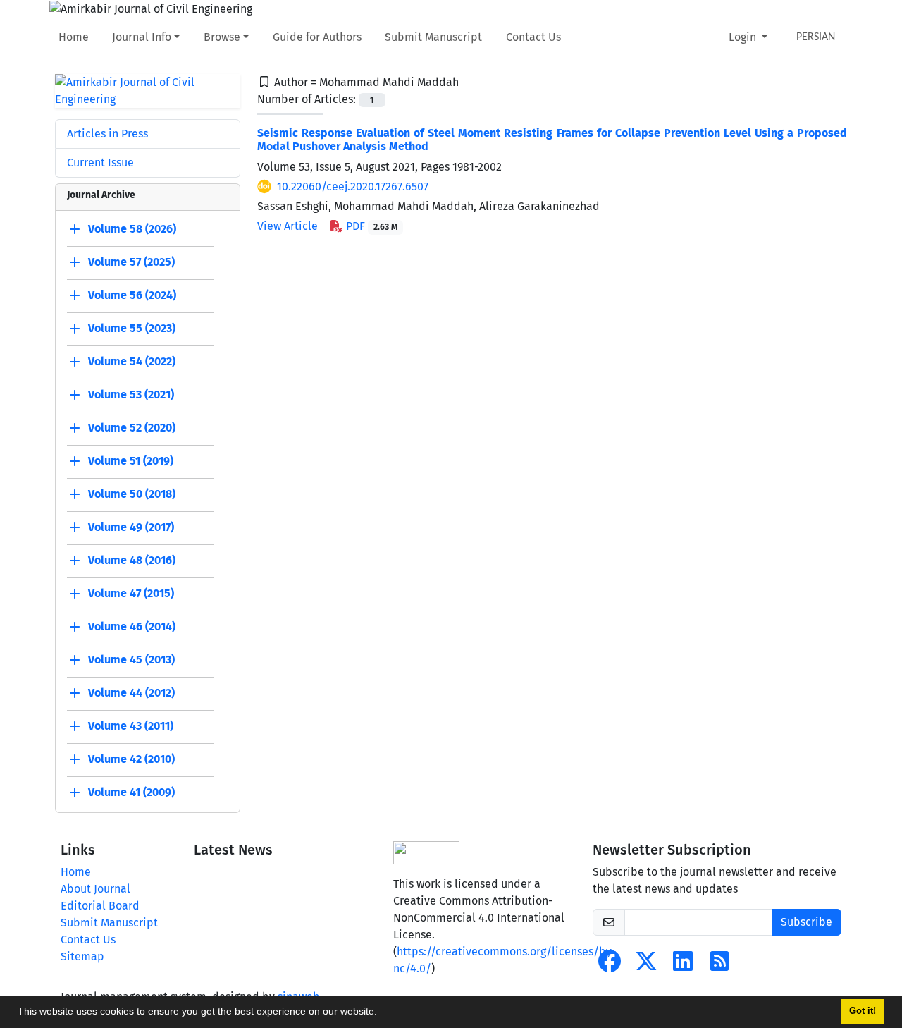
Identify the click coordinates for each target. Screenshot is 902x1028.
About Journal (95, 888)
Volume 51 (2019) (130, 460)
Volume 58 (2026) (132, 228)
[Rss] (719, 965)
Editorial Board (100, 905)
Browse (222, 37)
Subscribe (806, 922)
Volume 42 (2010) (131, 759)
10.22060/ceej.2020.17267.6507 (352, 186)
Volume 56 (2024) (132, 295)
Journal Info (141, 37)
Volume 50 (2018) (131, 494)
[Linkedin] (683, 965)
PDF (370, 226)
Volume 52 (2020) (131, 427)
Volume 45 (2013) (131, 659)
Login (744, 37)
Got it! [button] (862, 1011)
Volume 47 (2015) (131, 593)
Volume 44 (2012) (131, 692)
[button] (382, 1013)
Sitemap (82, 956)
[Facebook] (609, 965)
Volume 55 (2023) (131, 328)
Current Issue (100, 162)
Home (73, 37)
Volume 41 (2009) (131, 792)
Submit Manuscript (433, 37)
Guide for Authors (317, 37)
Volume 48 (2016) (131, 560)
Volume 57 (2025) (131, 262)
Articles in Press (107, 133)
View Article (287, 226)
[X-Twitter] (646, 965)
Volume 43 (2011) (130, 726)
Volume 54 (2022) (131, 361)
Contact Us (533, 37)
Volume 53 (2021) (131, 394)
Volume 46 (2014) (131, 626)
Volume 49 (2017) (131, 527)
